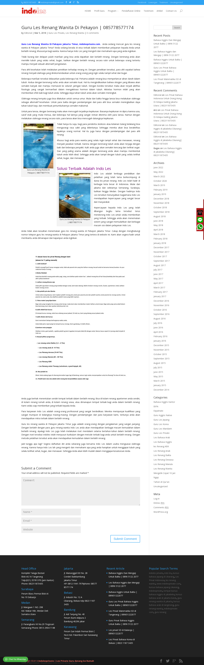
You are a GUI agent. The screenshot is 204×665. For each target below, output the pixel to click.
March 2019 (159, 185)
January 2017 (160, 296)
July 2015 (158, 367)
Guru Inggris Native (163, 415)
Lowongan (152, 2)
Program (112, 10)
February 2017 (160, 291)
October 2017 (160, 256)
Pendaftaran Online (131, 10)
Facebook (142, 2)
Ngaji (156, 477)
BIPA (156, 406)
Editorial (28, 32)
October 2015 (160, 354)
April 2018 (158, 229)
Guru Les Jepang (161, 419)
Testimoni (163, 2)
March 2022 (159, 176)
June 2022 (158, 167)
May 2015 (158, 376)
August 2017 (160, 265)
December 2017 (161, 247)
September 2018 (162, 211)
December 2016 (161, 300)
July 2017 (158, 269)
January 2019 (160, 194)
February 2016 (160, 336)
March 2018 (159, 234)
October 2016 (160, 309)
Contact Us (171, 10)
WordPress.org (161, 511)
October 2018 (160, 207)
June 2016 (158, 327)
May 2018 (158, 225)
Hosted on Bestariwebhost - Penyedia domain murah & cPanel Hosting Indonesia (49, 663)
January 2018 (160, 243)
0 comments (93, 32)
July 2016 (158, 323)
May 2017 (158, 278)
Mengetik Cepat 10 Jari (164, 473)
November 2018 (161, 203)
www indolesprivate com (169, 583)
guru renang (160, 612)
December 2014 (161, 389)
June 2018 (158, 220)
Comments (161, 507)
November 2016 (161, 305)
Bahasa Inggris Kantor (164, 402)
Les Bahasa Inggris (163, 441)
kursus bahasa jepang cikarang (164, 587)
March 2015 (159, 380)
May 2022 (158, 172)
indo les (168, 573)
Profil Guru (99, 10)
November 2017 (161, 251)
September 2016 (162, 314)
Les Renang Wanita (75, 32)
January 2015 (160, 385)
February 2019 (160, 189)
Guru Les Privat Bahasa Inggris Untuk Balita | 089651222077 (165, 71)
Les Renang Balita (162, 455)
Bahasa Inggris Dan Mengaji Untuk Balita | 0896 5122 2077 (167, 44)
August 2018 (160, 216)
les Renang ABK (161, 446)
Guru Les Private (56, 32)
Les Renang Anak (162, 450)
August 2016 (160, 318)
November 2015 (161, 349)
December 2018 (161, 198)
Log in (156, 498)
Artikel (160, 10)
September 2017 (162, 260)
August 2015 (160, 363)
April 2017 (158, 283)
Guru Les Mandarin (163, 428)
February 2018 (160, 238)
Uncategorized (176, 2)
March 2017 (159, 287)
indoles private (156, 573)
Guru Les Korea (161, 424)
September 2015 (162, 358)
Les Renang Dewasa (163, 459)
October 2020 (160, 180)
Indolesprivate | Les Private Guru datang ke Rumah (66, 660)
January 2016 (160, 340)
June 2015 (158, 372)
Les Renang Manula (163, 464)
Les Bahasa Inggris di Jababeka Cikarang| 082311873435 (168, 129)
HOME (88, 10)
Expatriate (158, 410)
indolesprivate (155, 590)
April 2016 (158, 332)
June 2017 (158, 274)
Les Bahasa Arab (162, 437)
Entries (159, 503)
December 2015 (161, 345)
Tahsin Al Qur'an (161, 481)
